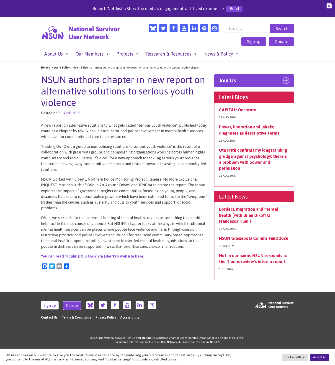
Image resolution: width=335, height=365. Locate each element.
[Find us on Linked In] (194, 28)
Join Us (227, 80)
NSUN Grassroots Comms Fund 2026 (253, 238)
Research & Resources (168, 53)
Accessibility (129, 317)
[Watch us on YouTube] (184, 28)
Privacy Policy (105, 317)
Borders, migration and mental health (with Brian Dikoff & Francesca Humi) (248, 215)
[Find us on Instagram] (215, 28)
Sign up (253, 41)
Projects (124, 53)
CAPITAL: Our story (237, 109)
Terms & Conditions (76, 317)
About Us (53, 53)
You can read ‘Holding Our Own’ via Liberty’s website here (92, 256)
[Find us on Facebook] (174, 28)
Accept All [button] (320, 357)
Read (234, 8)
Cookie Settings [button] (295, 357)
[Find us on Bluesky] (153, 28)
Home (45, 67)
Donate (281, 41)
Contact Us (49, 317)
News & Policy (218, 53)
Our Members (90, 53)
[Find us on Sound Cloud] (204, 28)
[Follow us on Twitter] (163, 28)
